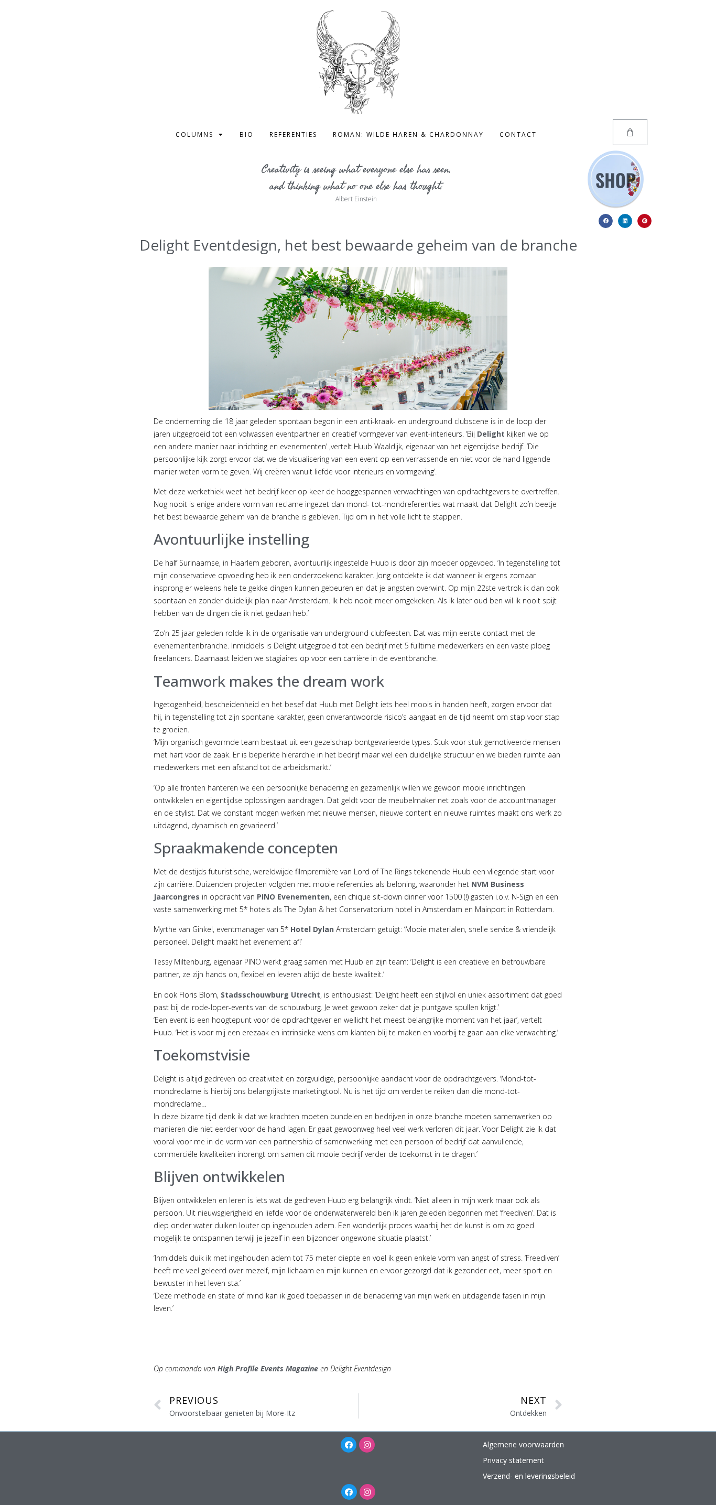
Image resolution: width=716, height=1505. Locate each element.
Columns (194, 134)
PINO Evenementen (293, 897)
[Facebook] (348, 1445)
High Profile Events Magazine (268, 1368)
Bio (247, 134)
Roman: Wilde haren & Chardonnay (408, 134)
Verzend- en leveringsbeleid (529, 1476)
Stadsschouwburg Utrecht (270, 995)
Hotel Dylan (312, 929)
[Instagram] (367, 1445)
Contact (518, 134)
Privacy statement (513, 1460)
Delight (491, 434)
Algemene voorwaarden (523, 1444)
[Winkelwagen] (630, 132)
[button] (606, 221)
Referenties (293, 134)
